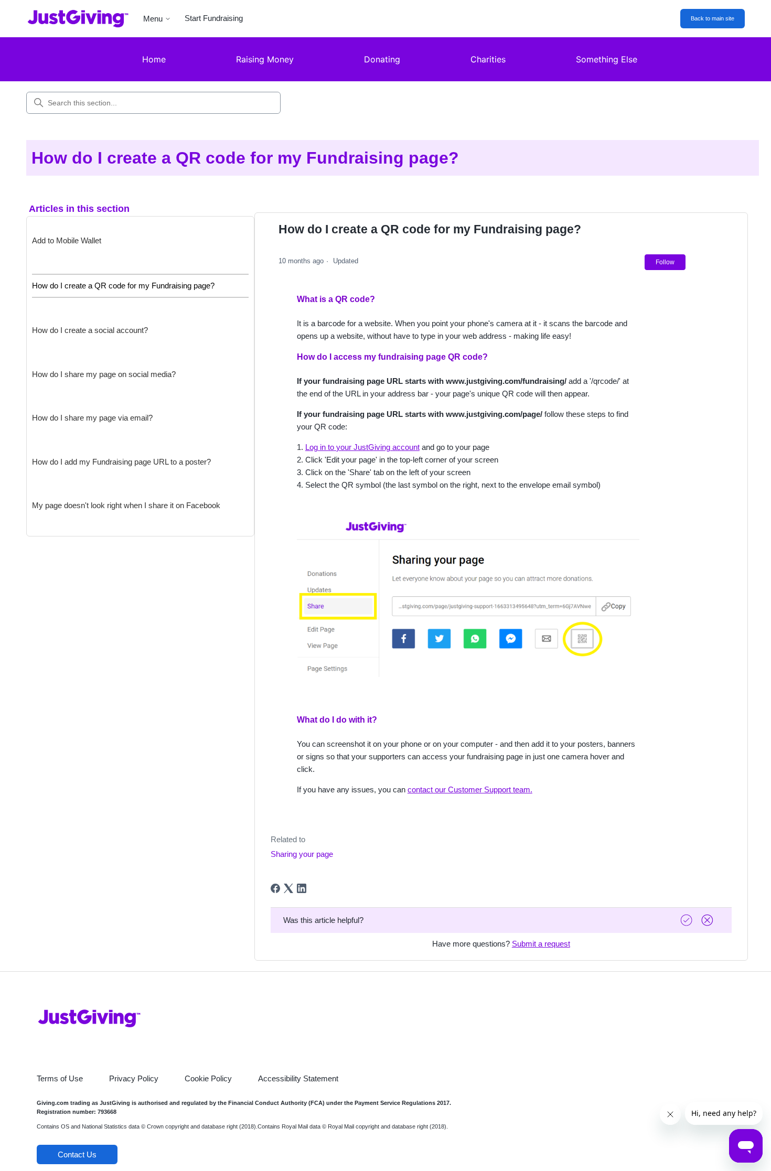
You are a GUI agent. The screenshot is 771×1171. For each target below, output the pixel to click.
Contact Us (77, 1154)
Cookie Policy (208, 1078)
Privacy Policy (133, 1078)
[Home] (70, 18)
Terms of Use (60, 1078)
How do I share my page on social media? (104, 374)
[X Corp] (288, 888)
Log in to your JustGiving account (362, 447)
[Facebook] (275, 888)
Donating (382, 59)
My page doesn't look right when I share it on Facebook (126, 505)
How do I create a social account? (90, 330)
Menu (153, 18)
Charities (488, 59)
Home (154, 59)
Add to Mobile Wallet (66, 240)
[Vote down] (708, 920)
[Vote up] (687, 920)
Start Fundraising (214, 18)
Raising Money (265, 59)
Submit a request (541, 943)
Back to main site (712, 18)
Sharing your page (302, 854)
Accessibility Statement (298, 1078)
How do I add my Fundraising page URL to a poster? (121, 461)
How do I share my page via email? (92, 417)
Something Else (606, 59)
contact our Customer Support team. (470, 789)
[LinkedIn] (301, 888)
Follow (665, 262)
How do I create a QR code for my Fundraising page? (123, 285)
